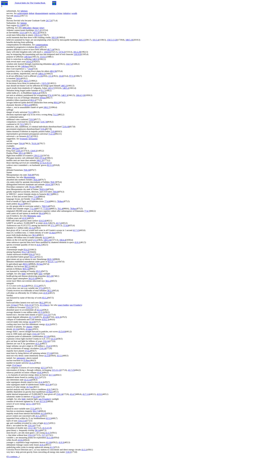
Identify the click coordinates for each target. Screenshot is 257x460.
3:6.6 (30, 69)
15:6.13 (35, 334)
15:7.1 (44, 435)
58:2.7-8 (36, 411)
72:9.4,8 (65, 126)
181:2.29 (77, 52)
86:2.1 (37, 47)
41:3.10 (49, 437)
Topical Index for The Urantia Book (30, 3)
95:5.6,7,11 (52, 261)
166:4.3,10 (80, 95)
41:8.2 (20, 440)
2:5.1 (35, 240)
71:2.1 (30, 112)
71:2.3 (55, 114)
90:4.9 (41, 213)
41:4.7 (72, 394)
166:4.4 (62, 240)
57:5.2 (36, 286)
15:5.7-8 (31, 428)
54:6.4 (18, 78)
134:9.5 (33, 151)
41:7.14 (52, 375)
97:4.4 (43, 158)
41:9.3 (45, 237)
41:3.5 (53, 339)
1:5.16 (39, 76)
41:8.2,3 (45, 319)
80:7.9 (49, 194)
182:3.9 (54, 37)
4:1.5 (52, 447)
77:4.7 (33, 199)
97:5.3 (72, 76)
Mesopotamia (29, 177)
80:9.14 (26, 269)
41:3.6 (15, 329)
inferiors (24, 11)
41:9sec (49, 392)
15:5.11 (46, 314)
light (23, 274)
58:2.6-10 (32, 278)
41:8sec (26, 360)
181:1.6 (36, 32)
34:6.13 (82, 40)
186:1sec (15, 148)
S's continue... (13, 456)
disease (35, 28)
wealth (74, 13)
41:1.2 (38, 416)
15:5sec (14, 305)
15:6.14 (46, 341)
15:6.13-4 (22, 421)
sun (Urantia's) (76, 305)
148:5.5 (35, 59)
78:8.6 (55, 192)
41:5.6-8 (61, 331)
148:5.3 (64, 86)
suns (39, 216)
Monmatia (31, 216)
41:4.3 (48, 324)
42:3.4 (48, 384)
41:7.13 (76, 230)
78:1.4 (60, 208)
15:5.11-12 (56, 370)
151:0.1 (43, 57)
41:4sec (52, 233)
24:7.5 (48, 20)
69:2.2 (33, 100)
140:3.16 (47, 240)
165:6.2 (29, 61)
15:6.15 (29, 307)
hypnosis (23, 139)
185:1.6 (21, 153)
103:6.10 (49, 184)
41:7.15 (71, 370)
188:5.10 (129, 40)
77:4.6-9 (46, 208)
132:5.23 (45, 83)
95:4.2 (26, 249)
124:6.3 (19, 151)
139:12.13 (37, 155)
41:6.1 (77, 242)
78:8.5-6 (45, 206)
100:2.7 (46, 107)
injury (41, 28)
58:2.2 (48, 281)
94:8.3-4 (35, 93)
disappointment (41, 13)
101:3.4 (95, 40)
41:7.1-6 (86, 394)
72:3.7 (22, 124)
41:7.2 (58, 223)
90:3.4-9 (27, 105)
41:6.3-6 (42, 220)
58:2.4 (34, 235)
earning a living (55, 13)
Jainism (23, 23)
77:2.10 (32, 208)
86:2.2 (42, 302)
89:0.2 (56, 102)
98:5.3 (27, 266)
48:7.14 (50, 49)
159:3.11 (37, 35)
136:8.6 (47, 52)
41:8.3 (39, 372)
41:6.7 (46, 223)
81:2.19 (21, 204)
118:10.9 (77, 54)
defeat (31, 13)
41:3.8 (24, 286)
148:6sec (25, 66)
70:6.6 (21, 143)
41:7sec (29, 387)
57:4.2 (27, 351)
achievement (22, 13)
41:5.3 (38, 343)
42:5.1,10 (30, 404)
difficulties (26, 28)
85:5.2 (38, 271)
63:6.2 (31, 254)
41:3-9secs (44, 305)
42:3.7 (37, 377)
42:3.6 (35, 396)
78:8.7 (53, 182)
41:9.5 (24, 218)
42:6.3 (58, 317)
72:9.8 (53, 131)
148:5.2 (65, 88)
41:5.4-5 (43, 401)
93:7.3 (32, 257)
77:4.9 (36, 196)
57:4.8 (66, 225)
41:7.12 (32, 317)
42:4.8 (45, 317)
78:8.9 (30, 175)
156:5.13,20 (112, 40)
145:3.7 (51, 88)
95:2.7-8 (25, 252)
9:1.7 (43, 90)
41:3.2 (31, 228)
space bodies (63, 305)
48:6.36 (53, 71)
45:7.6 (29, 136)
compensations (41, 45)
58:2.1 (49, 290)
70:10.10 (35, 143)
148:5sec (27, 57)
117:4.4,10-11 (45, 163)
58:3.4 (37, 430)
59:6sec (43, 98)
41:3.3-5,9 (46, 428)
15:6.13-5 (28, 305)
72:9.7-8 (43, 122)
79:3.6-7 (32, 187)
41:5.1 (59, 355)
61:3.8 (19, 25)
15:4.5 (48, 346)
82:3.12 (50, 165)
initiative (66, 13)
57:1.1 (53, 225)
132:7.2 (69, 64)
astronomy (21, 358)
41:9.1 (99, 394)
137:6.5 (61, 52)
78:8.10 (26, 170)
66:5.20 (50, 276)
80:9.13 (50, 259)
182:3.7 (26, 81)
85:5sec (40, 264)
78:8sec (60, 201)
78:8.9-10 (43, 189)
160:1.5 (39, 160)
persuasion (33, 139)
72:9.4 (43, 129)
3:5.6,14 (22, 32)
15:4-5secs (16, 365)
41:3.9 (43, 413)
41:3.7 (46, 423)
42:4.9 (31, 322)
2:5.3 (50, 76)
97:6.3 (50, 95)
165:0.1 (17, 16)
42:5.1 (43, 368)
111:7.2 (38, 30)
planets (29, 327)
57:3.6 (49, 353)
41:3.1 (84, 449)
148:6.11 (41, 73)
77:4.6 (47, 201)
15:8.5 (68, 452)
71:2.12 (51, 134)
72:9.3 (31, 119)
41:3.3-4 (27, 380)
